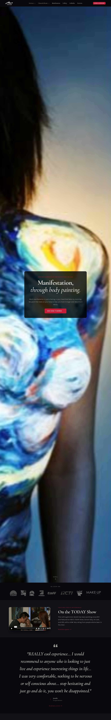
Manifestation (56, 3)
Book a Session (99, 3)
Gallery (65, 3)
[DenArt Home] (9, 3)
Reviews (79, 3)
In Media (72, 3)
